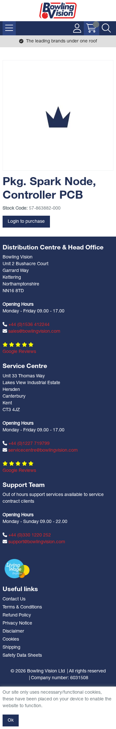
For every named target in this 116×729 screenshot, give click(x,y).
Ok (11, 720)
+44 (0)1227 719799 (28, 443)
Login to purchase (26, 221)
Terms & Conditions (22, 607)
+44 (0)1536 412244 (28, 324)
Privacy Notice (17, 623)
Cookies (11, 639)
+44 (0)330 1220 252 (29, 535)
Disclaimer (13, 631)
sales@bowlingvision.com (33, 331)
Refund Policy (17, 615)
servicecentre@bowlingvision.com (42, 450)
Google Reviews (19, 351)
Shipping (11, 647)
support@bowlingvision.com (36, 542)
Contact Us (14, 599)
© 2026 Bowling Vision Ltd (38, 671)
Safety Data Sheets (22, 655)
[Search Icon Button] (106, 28)
